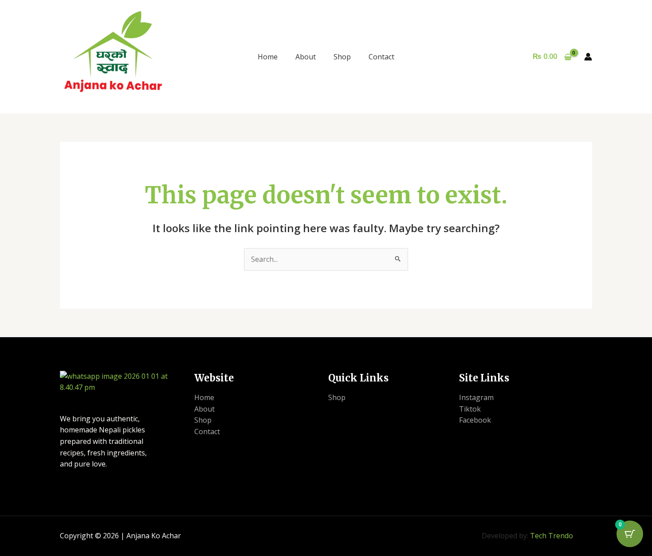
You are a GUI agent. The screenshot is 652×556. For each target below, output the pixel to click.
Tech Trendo (551, 535)
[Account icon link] (588, 57)
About (305, 57)
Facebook (475, 420)
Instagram (476, 397)
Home (268, 57)
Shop (342, 57)
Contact (381, 57)
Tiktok (470, 409)
